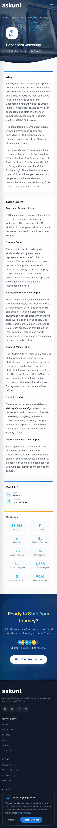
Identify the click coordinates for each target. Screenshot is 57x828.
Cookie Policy (8, 775)
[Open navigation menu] (52, 5)
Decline (12, 819)
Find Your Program (26, 659)
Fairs (4, 740)
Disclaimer (7, 780)
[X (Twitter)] (12, 709)
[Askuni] (11, 5)
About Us (6, 750)
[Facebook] (5, 709)
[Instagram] (19, 709)
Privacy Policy (9, 765)
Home (5, 17)
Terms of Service (10, 770)
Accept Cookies (31, 819)
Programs (7, 735)
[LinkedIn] (26, 709)
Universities (17, 17)
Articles (6, 745)
